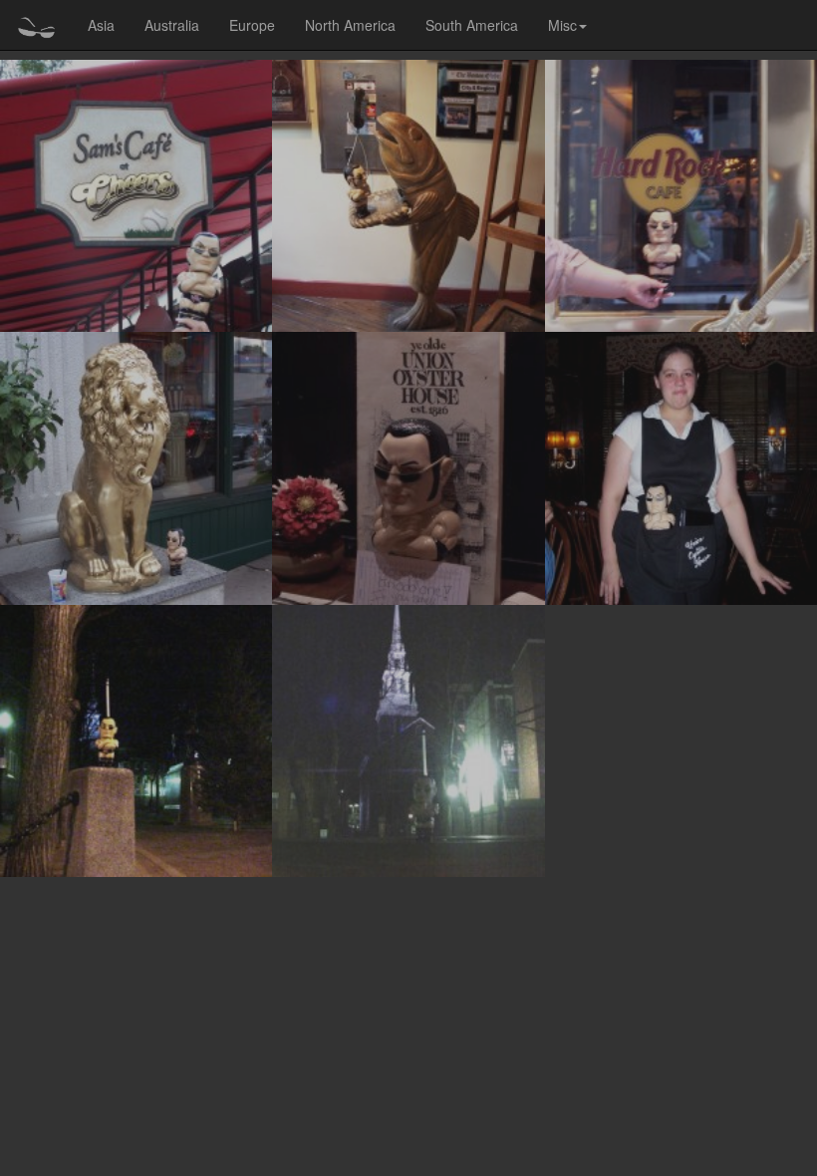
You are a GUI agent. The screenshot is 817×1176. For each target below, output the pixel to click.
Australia (171, 25)
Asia (101, 25)
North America (350, 25)
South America (471, 25)
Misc (562, 25)
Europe (252, 25)
